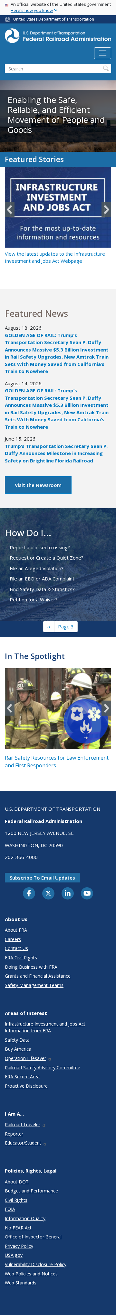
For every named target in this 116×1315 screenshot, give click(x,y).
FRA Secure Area (22, 1076)
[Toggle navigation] (102, 53)
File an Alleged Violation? (36, 568)
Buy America (18, 1049)
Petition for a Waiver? (34, 599)
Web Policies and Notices (31, 1274)
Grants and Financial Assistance (38, 976)
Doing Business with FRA (31, 967)
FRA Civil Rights (21, 957)
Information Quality (25, 1218)
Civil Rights (16, 1200)
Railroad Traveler (22, 1124)
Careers (13, 939)
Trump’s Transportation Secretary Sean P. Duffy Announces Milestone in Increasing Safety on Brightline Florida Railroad (56, 453)
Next (106, 209)
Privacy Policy (19, 1246)
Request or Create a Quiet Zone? (46, 557)
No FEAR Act (18, 1228)
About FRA (16, 930)
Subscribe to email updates (42, 877)
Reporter (14, 1134)
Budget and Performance (31, 1191)
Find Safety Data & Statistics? (42, 589)
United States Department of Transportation (53, 19)
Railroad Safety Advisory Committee (42, 1067)
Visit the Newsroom (38, 485)
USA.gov (14, 1255)
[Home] (58, 37)
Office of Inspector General (33, 1237)
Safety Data (17, 1040)
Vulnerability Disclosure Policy (35, 1264)
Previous (10, 209)
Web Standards (20, 1283)
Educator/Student (23, 1143)
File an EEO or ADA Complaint (42, 578)
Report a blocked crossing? (40, 547)
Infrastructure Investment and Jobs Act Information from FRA (45, 1027)
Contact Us (16, 948)
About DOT (17, 1182)
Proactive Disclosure (26, 1086)
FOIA (10, 1209)
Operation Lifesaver (25, 1058)
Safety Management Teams (34, 985)
